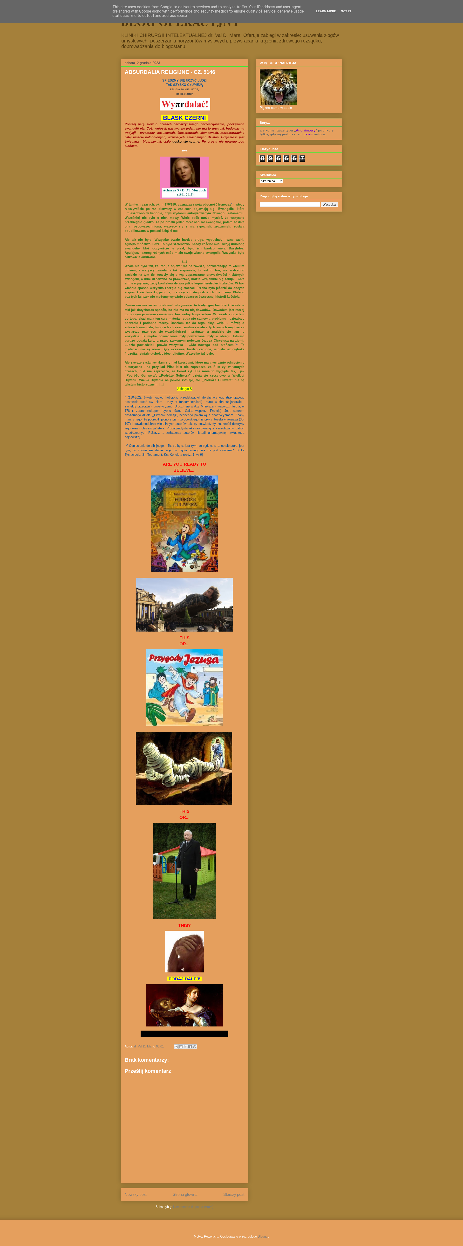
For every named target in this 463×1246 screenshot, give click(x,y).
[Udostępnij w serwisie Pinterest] (194, 1046)
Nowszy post (136, 1194)
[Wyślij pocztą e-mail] (176, 1046)
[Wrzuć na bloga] (180, 1046)
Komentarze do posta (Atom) (193, 1207)
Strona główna (185, 1194)
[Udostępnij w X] (185, 1046)
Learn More (326, 11)
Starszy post (233, 1194)
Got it (346, 11)
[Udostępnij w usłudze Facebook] (190, 1046)
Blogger (263, 1236)
